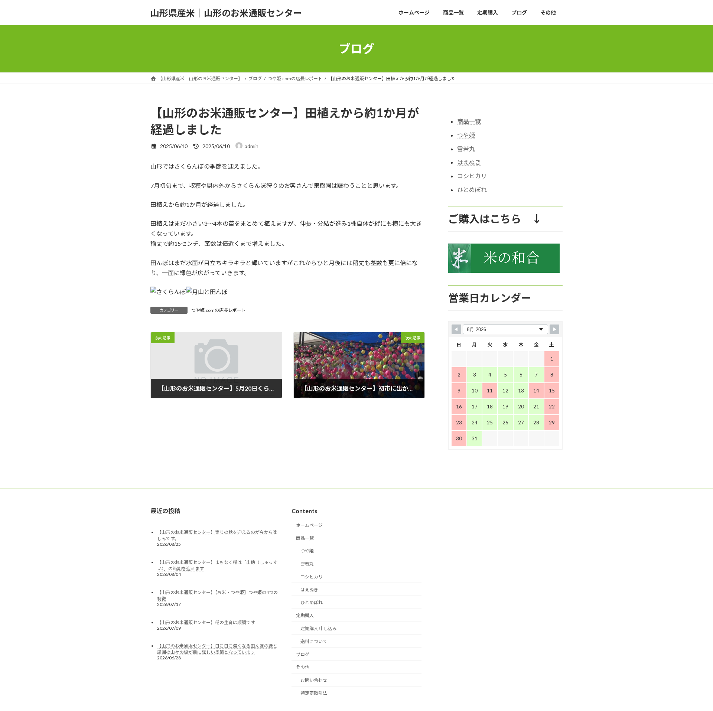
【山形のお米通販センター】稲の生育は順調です (206, 622)
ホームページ (309, 525)
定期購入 (305, 615)
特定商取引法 (313, 693)
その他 (302, 667)
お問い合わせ (313, 680)
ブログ (302, 654)
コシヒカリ (472, 175)
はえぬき (469, 162)
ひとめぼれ (472, 189)
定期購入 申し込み (318, 628)
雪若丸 (466, 148)
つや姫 (466, 134)
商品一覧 (469, 121)
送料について (313, 641)
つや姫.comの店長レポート (218, 310)
